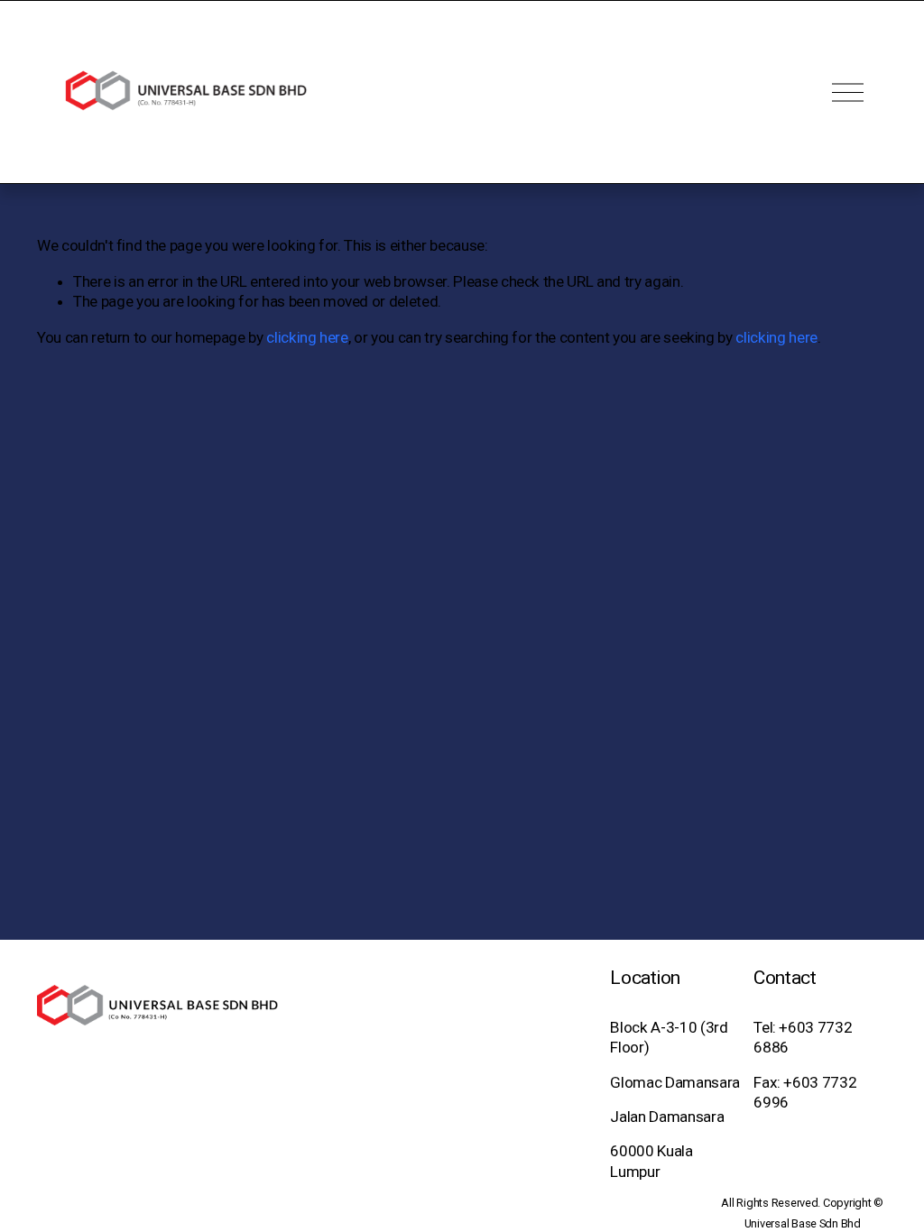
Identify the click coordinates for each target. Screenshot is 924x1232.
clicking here (307, 337)
